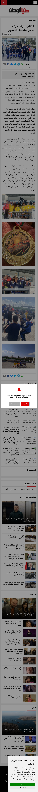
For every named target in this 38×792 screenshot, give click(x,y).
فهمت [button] (22, 784)
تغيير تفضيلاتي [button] (22, 787)
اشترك (25, 404)
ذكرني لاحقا (14, 404)
